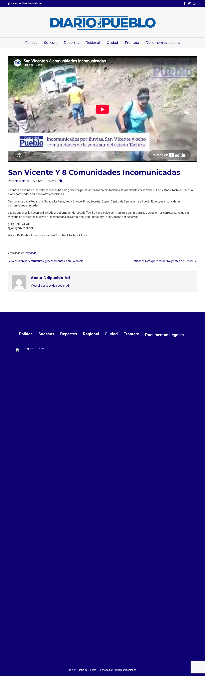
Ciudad (112, 43)
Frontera (132, 43)
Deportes (71, 43)
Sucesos (50, 43)
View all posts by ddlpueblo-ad (51, 285)
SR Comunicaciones (125, 670)
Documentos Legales (163, 43)
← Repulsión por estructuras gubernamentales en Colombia (45, 261)
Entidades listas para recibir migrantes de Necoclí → (164, 261)
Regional (93, 43)
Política (31, 43)
